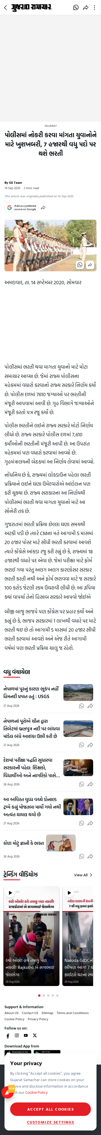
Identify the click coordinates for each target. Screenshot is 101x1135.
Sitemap (47, 1013)
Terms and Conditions (73, 1013)
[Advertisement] (50, 68)
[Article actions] (95, 7)
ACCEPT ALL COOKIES (50, 1109)
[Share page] (85, 7)
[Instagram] (16, 1035)
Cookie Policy (14, 1019)
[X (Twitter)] (34, 1035)
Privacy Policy (38, 1019)
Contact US (30, 1013)
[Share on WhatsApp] (76, 7)
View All (81, 875)
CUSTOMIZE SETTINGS (50, 1122)
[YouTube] (25, 1035)
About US (11, 1013)
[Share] (43, 207)
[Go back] (6, 7)
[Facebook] (7, 1035)
